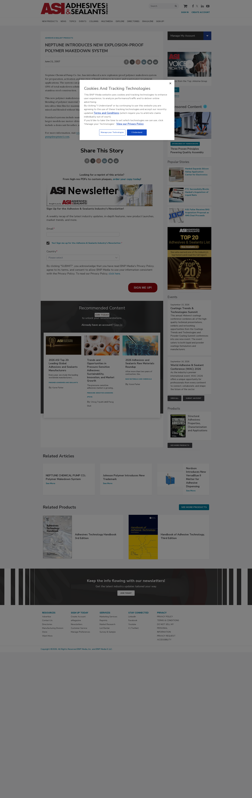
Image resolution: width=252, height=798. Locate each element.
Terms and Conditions (106, 113)
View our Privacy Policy (130, 124)
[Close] (170, 83)
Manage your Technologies (112, 132)
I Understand (136, 132)
